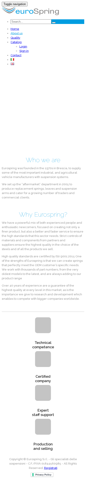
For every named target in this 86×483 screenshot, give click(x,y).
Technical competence (43, 345)
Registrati (50, 468)
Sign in (24, 51)
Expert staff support (43, 412)
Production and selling (43, 446)
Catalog (16, 42)
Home (15, 29)
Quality (15, 37)
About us (16, 33)
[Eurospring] (30, 14)
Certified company (43, 378)
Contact (16, 55)
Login (23, 46)
